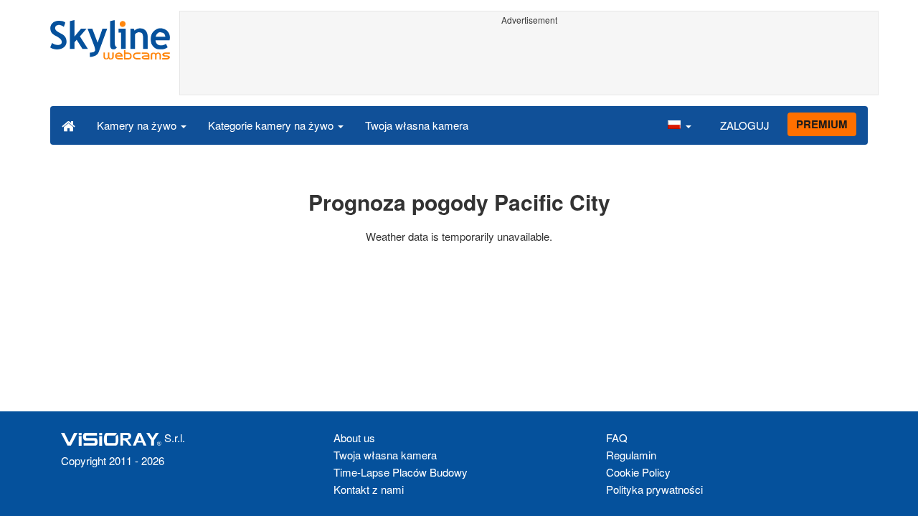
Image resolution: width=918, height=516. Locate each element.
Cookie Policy (638, 471)
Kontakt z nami (368, 489)
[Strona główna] (68, 125)
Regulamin (631, 454)
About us (354, 437)
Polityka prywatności (654, 489)
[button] (679, 125)
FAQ (617, 437)
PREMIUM (822, 124)
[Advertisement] (529, 62)
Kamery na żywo (138, 125)
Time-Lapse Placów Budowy (400, 471)
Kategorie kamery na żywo (272, 125)
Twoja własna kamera (416, 125)
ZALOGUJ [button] (745, 125)
